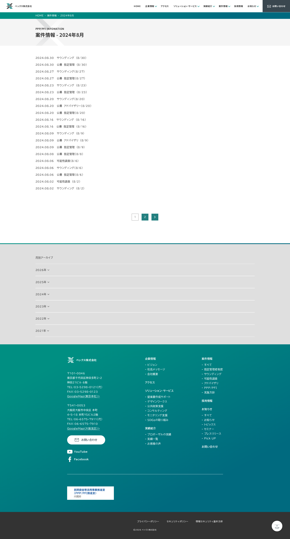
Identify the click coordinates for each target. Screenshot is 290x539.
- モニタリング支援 (156, 415)
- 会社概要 (151, 374)
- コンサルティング (156, 410)
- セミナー (208, 429)
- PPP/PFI (209, 387)
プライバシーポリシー (148, 521)
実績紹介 (207, 6)
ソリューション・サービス (185, 6)
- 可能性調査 (210, 378)
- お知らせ (208, 420)
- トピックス (209, 424)
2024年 (40, 294)
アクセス (165, 6)
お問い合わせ (89, 440)
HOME (137, 6)
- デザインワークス (156, 401)
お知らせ (252, 6)
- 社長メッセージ (155, 369)
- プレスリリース (211, 433)
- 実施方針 (208, 392)
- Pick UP (209, 438)
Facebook (81, 459)
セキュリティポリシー (177, 521)
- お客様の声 (153, 443)
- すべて (207, 364)
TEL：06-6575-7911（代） (85, 419)
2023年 (40, 306)
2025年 (40, 282)
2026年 (40, 270)
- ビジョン (151, 364)
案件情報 (223, 6)
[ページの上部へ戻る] (277, 526)
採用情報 (238, 6)
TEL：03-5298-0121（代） (85, 387)
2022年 (40, 318)
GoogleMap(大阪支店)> (83, 428)
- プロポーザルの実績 (158, 434)
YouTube (81, 451)
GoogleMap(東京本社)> (83, 396)
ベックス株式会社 (23, 6)
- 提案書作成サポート (158, 397)
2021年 (40, 330)
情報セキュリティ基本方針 (209, 521)
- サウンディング (211, 374)
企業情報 (149, 6)
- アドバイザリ (210, 383)
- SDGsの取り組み (157, 420)
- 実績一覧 (151, 439)
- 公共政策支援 (154, 406)
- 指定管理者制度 (212, 369)
